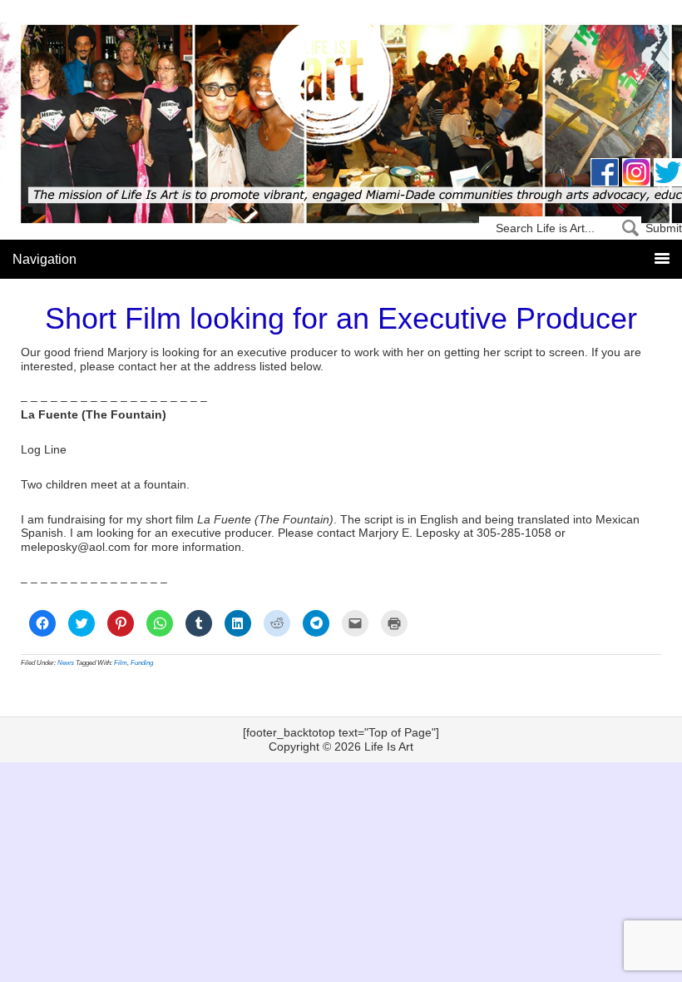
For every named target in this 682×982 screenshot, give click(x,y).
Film (120, 663)
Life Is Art (341, 85)
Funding (142, 663)
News (65, 663)
